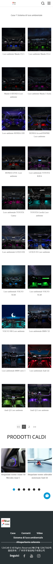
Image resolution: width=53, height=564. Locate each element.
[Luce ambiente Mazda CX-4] (39, 39)
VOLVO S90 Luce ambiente (13, 331)
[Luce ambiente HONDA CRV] (13, 118)
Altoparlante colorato (28, 542)
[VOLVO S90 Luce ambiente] (13, 316)
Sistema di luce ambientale (30, 15)
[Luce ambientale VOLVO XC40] (39, 277)
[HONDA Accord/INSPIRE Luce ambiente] (39, 118)
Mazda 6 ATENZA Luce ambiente (13, 95)
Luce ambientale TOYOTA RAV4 (39, 174)
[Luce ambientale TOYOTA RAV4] (39, 158)
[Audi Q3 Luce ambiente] (13, 395)
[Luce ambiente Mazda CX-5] (13, 39)
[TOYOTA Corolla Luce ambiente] (39, 198)
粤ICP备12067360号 (42, 547)
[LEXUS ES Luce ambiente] (39, 237)
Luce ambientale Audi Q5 (39, 371)
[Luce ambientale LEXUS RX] (13, 237)
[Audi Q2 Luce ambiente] (39, 395)
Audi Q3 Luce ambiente (13, 410)
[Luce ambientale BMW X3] (39, 316)
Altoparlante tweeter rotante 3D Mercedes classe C (13, 476)
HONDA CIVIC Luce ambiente (13, 174)
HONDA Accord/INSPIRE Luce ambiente (39, 135)
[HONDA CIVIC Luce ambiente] (13, 158)
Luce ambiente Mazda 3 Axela (39, 94)
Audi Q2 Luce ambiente (39, 410)
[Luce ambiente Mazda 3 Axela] (39, 79)
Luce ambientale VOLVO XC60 (13, 293)
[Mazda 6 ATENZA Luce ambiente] (13, 79)
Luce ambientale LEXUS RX (13, 252)
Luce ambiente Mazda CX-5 (13, 54)
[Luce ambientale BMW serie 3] (13, 356)
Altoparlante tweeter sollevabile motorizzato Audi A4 (40, 476)
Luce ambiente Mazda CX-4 (39, 54)
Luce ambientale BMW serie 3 (13, 371)
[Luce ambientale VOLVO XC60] (13, 277)
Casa (13, 15)
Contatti (26, 533)
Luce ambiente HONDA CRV (13, 133)
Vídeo (40, 533)
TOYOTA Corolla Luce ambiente (39, 214)
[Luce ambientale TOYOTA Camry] (13, 198)
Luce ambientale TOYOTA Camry (13, 214)
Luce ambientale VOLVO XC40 (39, 293)
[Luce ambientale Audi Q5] (39, 356)
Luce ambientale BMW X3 (39, 331)
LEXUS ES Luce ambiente (39, 252)
